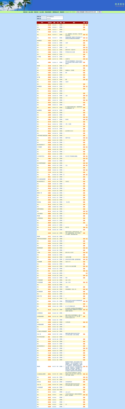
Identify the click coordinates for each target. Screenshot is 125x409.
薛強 (49, 270)
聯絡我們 (62, 11)
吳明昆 (49, 81)
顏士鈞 (49, 34)
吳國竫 (49, 192)
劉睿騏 (49, 247)
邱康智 (49, 160)
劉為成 (49, 245)
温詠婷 (49, 313)
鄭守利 (49, 179)
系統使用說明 (48, 11)
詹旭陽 (49, 306)
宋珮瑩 (49, 399)
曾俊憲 (49, 220)
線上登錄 (31, 11)
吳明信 (49, 277)
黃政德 (49, 331)
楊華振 (49, 359)
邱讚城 (49, 319)
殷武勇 (49, 377)
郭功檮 (49, 229)
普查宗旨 (36, 11)
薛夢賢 (49, 322)
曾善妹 (49, 341)
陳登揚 (49, 188)
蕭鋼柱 (49, 56)
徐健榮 (49, 58)
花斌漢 (49, 225)
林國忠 (49, 45)
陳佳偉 (49, 402)
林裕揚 (49, 366)
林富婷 (49, 243)
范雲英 (49, 72)
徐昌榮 (49, 183)
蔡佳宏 (49, 128)
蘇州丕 (49, 146)
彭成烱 (49, 86)
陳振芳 (49, 107)
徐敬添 (49, 49)
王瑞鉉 (49, 117)
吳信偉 (49, 47)
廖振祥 (49, 133)
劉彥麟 (49, 195)
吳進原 (49, 88)
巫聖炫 (49, 259)
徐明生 (49, 137)
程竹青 (49, 121)
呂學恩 (49, 206)
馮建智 (49, 140)
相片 (87, 24)
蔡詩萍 (49, 389)
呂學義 (49, 387)
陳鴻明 (49, 54)
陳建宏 (49, 74)
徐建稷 (49, 215)
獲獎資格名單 (56, 11)
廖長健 (49, 156)
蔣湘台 (49, 84)
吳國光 (49, 357)
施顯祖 (49, 199)
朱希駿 (49, 266)
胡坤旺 (49, 181)
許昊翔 (49, 261)
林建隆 (49, 104)
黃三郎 (49, 197)
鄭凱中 (49, 176)
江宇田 (49, 379)
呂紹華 (49, 93)
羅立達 (49, 204)
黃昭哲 (49, 339)
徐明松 (49, 208)
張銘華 (49, 406)
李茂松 (49, 252)
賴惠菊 (49, 334)
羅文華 (49, 296)
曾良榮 (49, 29)
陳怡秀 (49, 348)
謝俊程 (49, 241)
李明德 (49, 268)
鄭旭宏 (49, 153)
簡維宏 (49, 291)
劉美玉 (49, 79)
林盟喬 (49, 70)
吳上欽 (49, 227)
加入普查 (42, 11)
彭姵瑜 (49, 355)
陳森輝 (49, 77)
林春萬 (49, 303)
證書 (84, 24)
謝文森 (49, 309)
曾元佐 (49, 391)
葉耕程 (49, 102)
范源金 (49, 40)
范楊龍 (49, 52)
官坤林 (49, 37)
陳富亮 (49, 326)
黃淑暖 (49, 31)
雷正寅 (49, 151)
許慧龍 (49, 135)
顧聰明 (49, 110)
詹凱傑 (49, 350)
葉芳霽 (49, 280)
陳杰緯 (49, 186)
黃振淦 (49, 293)
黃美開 (49, 233)
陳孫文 (49, 289)
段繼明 (49, 158)
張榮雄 (49, 286)
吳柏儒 (49, 275)
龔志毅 (49, 381)
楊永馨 (49, 24)
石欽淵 (49, 384)
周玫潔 (49, 346)
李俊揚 (49, 42)
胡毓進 (49, 112)
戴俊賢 (49, 222)
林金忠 (49, 126)
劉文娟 (49, 211)
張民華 (49, 238)
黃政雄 (49, 167)
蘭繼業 (49, 213)
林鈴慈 (49, 202)
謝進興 (49, 169)
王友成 (49, 172)
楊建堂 (49, 163)
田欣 (49, 174)
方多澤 (49, 273)
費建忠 (49, 165)
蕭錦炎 (49, 257)
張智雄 (49, 254)
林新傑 (49, 324)
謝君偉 (49, 142)
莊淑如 (49, 263)
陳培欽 (49, 130)
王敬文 (49, 190)
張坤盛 (49, 95)
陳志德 (49, 394)
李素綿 (49, 404)
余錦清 (49, 114)
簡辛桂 (49, 90)
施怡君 (49, 397)
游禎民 (49, 284)
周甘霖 (49, 298)
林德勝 (49, 144)
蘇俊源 (49, 343)
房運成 (49, 301)
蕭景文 (49, 100)
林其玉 (49, 236)
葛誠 (49, 336)
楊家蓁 (49, 149)
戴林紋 (49, 218)
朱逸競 (49, 97)
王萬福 (49, 282)
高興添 (49, 119)
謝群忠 (49, 373)
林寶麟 (49, 68)
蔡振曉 (49, 316)
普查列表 (25, 11)
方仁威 (49, 352)
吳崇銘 (49, 250)
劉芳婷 (49, 329)
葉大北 (49, 124)
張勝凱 (49, 62)
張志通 (49, 65)
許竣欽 (49, 27)
